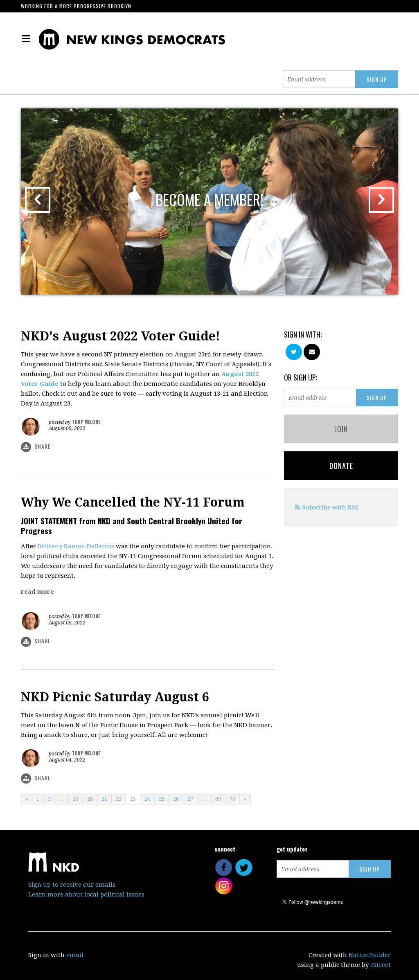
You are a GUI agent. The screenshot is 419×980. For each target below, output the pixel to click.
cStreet (380, 965)
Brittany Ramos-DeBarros (76, 546)
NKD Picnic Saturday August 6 (115, 697)
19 (76, 799)
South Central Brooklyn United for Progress (131, 525)
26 (176, 799)
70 (232, 799)
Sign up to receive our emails (71, 884)
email (74, 955)
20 (90, 799)
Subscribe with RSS (330, 507)
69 (218, 799)
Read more (37, 591)
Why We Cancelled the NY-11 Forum (133, 502)
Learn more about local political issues (86, 894)
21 (104, 799)
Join (341, 429)
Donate (341, 465)
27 (190, 799)
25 (161, 799)
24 (147, 799)
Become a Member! (209, 199)
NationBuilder (370, 955)
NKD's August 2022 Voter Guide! (120, 336)
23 (133, 799)
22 (119, 799)
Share (42, 446)
